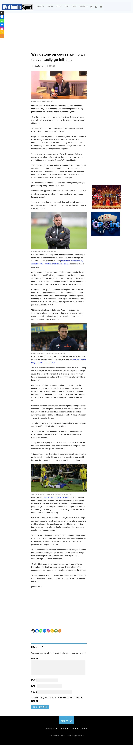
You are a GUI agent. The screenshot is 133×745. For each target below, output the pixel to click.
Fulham (59, 6)
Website (34, 692)
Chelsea (50, 6)
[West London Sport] (17, 9)
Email (33, 686)
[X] (33, 631)
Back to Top (66, 721)
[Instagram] (48, 631)
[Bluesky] (44, 631)
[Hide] (1, 40)
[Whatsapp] (40, 631)
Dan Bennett (39, 66)
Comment (35, 658)
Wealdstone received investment (57, 497)
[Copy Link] (52, 631)
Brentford (40, 6)
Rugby (74, 6)
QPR (67, 6)
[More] (59, 631)
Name (33, 680)
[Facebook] (37, 631)
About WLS (51, 728)
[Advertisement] (66, 31)
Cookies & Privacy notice (73, 728)
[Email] (56, 631)
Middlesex (83, 6)
